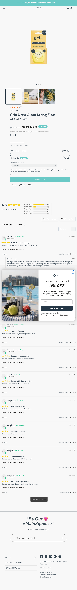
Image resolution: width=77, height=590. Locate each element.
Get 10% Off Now (57, 308)
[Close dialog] (72, 272)
